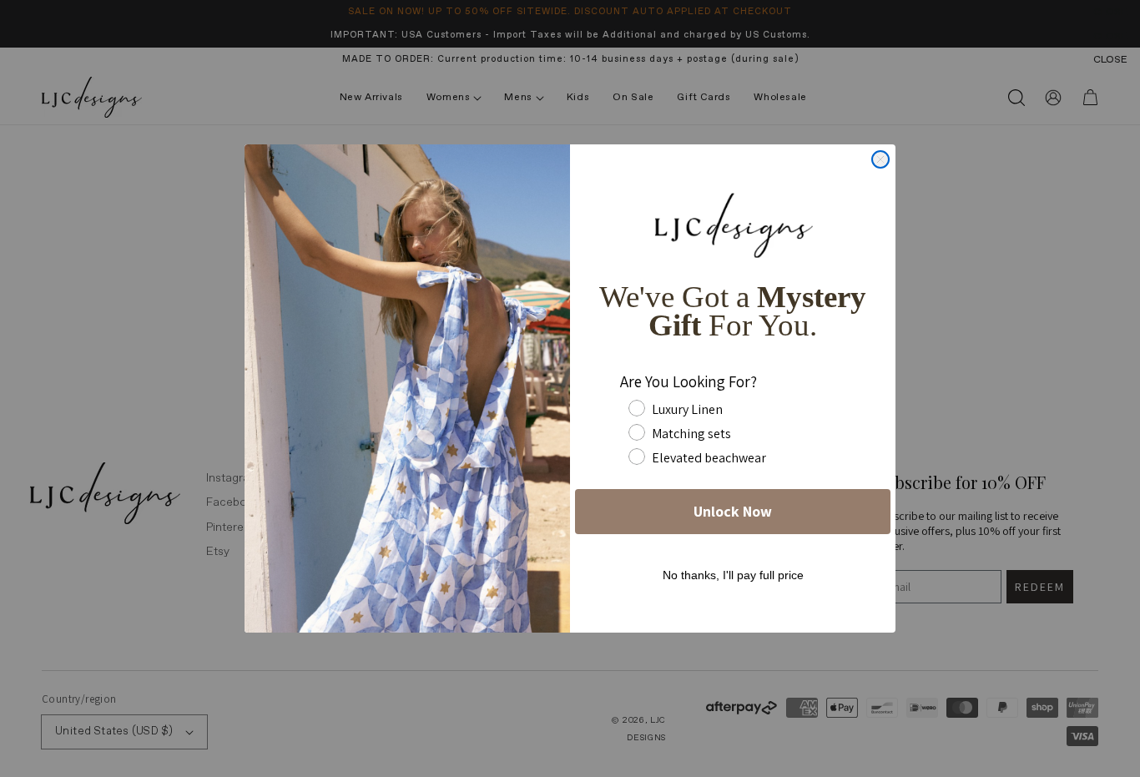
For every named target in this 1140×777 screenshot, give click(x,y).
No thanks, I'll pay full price (733, 575)
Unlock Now (733, 511)
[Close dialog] (880, 159)
